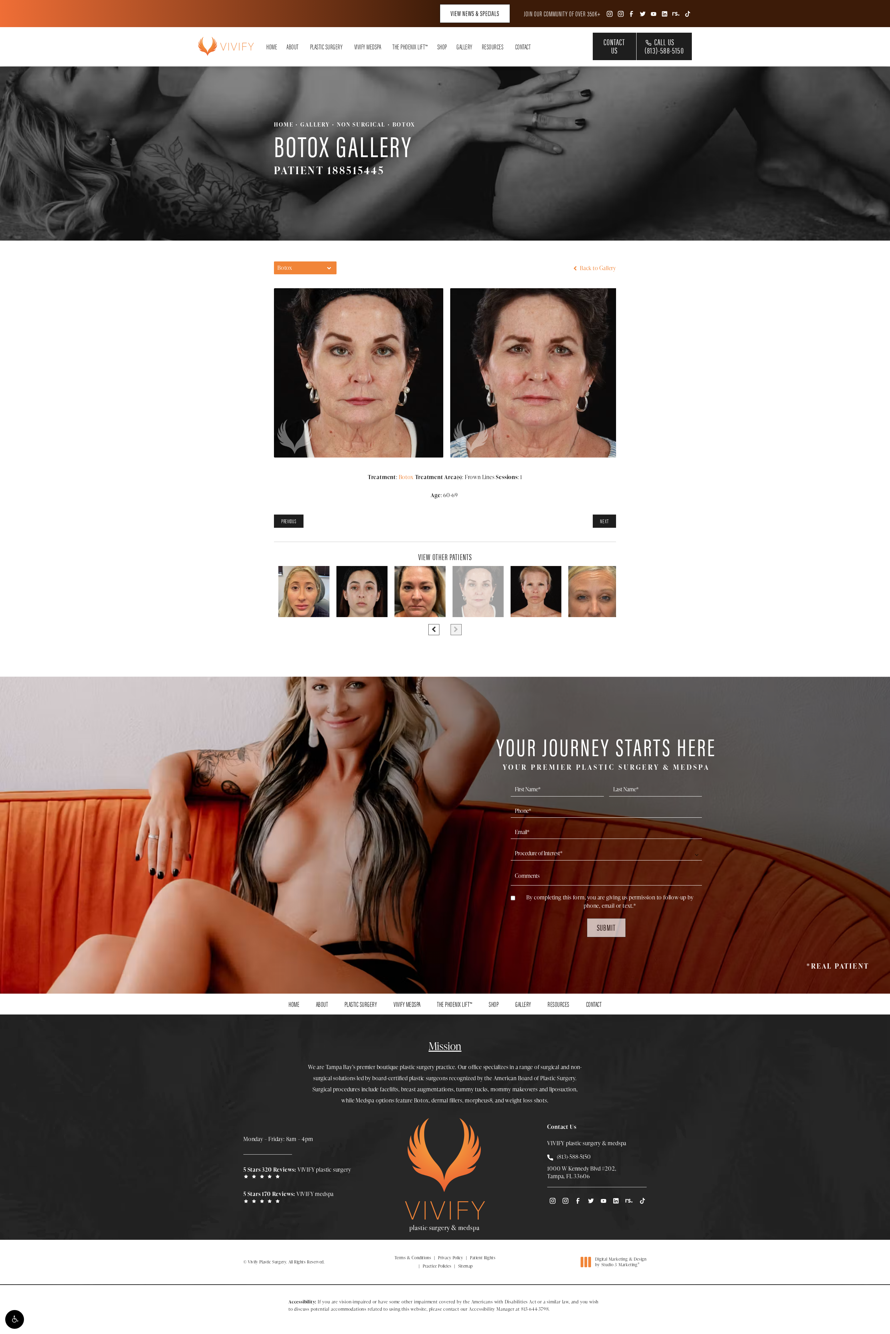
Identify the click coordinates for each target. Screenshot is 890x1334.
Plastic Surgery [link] (326, 46)
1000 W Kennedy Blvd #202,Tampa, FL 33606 (581, 1172)
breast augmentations (427, 1089)
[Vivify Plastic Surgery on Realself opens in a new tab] (676, 13)
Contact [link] (523, 46)
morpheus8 (478, 1100)
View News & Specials (475, 13)
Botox (404, 124)
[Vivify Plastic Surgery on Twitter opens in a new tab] (642, 13)
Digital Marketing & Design (621, 1261)
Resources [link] (493, 46)
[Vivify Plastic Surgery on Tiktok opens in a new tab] (687, 13)
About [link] (292, 46)
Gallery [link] (464, 46)
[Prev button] (433, 629)
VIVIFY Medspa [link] (367, 46)
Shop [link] (442, 46)
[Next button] (456, 629)
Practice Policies (437, 1266)
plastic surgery (417, 1067)
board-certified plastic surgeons (410, 1078)
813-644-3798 (535, 1309)
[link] (299, 1172)
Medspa (365, 1100)
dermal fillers (446, 1100)
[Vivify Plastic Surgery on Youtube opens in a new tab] (653, 13)
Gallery (315, 124)
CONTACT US (614, 46)
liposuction (562, 1089)
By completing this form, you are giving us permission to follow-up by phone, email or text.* (609, 901)
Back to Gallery (597, 268)
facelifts (389, 1089)
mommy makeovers (514, 1089)
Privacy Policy (450, 1258)
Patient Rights (482, 1258)
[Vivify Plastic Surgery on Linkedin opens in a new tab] (665, 13)
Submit (606, 927)
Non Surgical (361, 124)
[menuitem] (609, 13)
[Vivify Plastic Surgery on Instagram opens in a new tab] (609, 13)
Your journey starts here (606, 751)
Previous (288, 521)
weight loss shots (526, 1100)
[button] (14, 1319)
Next (604, 521)
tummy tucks (472, 1089)
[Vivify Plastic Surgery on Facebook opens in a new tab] (631, 13)
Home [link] (271, 46)
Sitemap (465, 1266)
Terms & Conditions (413, 1258)
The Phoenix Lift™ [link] (410, 46)
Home (283, 124)
